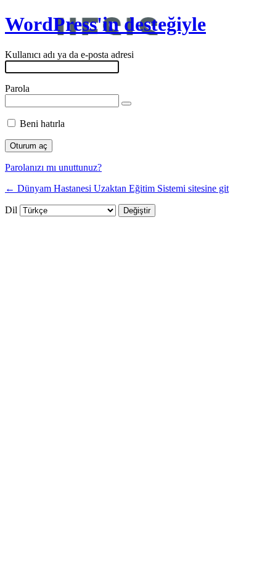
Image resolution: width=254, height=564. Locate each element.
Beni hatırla (42, 123)
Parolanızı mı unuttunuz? (53, 167)
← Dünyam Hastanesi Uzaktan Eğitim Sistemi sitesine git (117, 188)
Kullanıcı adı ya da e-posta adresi (69, 54)
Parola (17, 88)
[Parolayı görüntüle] (126, 103)
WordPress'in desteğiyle (105, 24)
